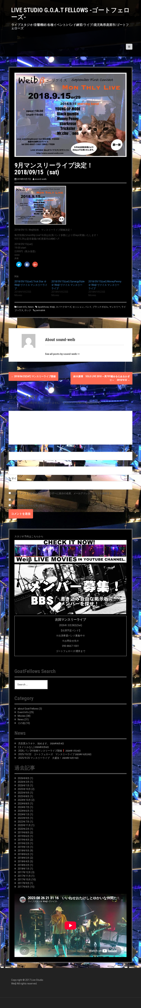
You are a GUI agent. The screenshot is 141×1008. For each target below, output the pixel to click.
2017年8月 (23, 886)
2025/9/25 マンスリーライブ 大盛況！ (40, 758)
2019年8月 (23, 832)
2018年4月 (23, 861)
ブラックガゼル (100, 307)
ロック (27, 310)
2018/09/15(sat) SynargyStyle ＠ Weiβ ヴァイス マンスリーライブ (68, 285)
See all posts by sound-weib (61, 354)
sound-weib (41, 179)
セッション (78, 307)
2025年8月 (23, 796)
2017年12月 (24, 872)
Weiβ (52, 307)
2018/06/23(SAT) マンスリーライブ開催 (33, 376)
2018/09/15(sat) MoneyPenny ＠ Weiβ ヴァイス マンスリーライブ (104, 285)
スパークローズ (64, 307)
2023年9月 (23, 818)
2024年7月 (23, 807)
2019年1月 (23, 847)
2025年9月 (23, 792)
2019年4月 (23, 839)
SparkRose (43, 307)
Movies (21, 715)
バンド (88, 307)
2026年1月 (23, 785)
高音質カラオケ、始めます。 (34, 743)
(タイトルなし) (26, 747)
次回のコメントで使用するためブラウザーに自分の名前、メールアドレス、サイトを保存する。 (62, 493)
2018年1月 (23, 868)
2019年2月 (23, 843)
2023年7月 (23, 821)
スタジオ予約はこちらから (28, 536)
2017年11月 (24, 876)
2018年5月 (23, 857)
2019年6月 (23, 836)
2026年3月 (23, 781)
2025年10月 (24, 789)
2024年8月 (23, 803)
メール (16, 463)
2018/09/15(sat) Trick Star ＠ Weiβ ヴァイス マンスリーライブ (30, 285)
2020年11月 (24, 825)
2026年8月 (23, 778)
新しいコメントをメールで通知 (28, 499)
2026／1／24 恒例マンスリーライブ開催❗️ (41, 750)
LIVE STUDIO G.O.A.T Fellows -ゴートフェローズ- (70, 14)
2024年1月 (23, 814)
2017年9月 (23, 883)
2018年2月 (23, 865)
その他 (21, 723)
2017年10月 (24, 879)
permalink (40, 310)
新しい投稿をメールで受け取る (28, 505)
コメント (16, 408)
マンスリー (114, 307)
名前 (14, 449)
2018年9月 (23, 850)
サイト (15, 478)
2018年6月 (23, 854)
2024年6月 (23, 810)
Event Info (22, 307)
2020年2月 (23, 828)
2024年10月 (24, 800)
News (31, 307)
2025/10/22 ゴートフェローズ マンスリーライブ (46, 754)
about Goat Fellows (28, 708)
